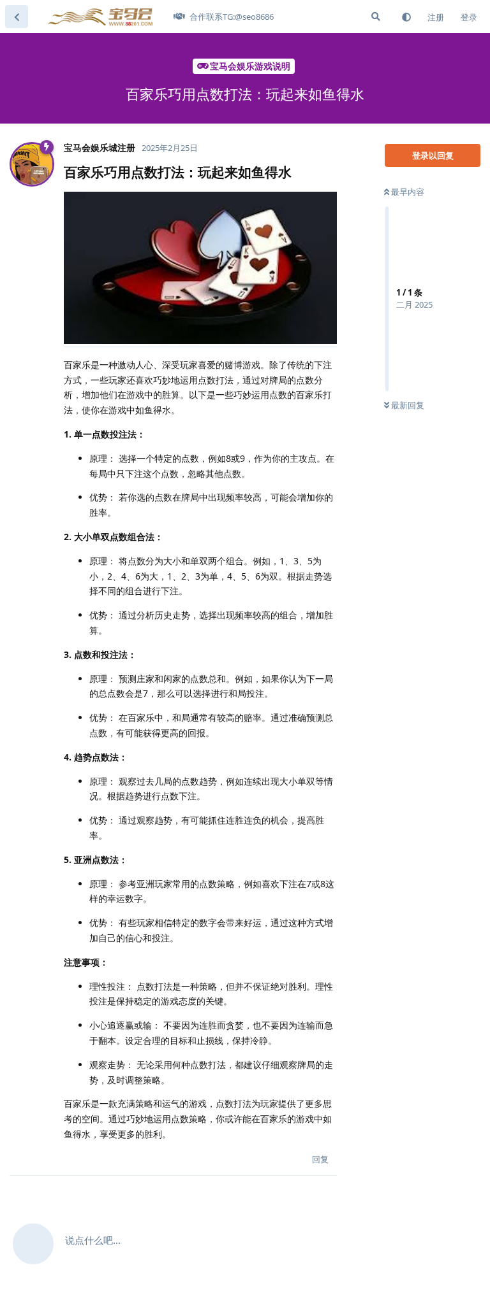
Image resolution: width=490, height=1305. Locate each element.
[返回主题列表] (16, 16)
